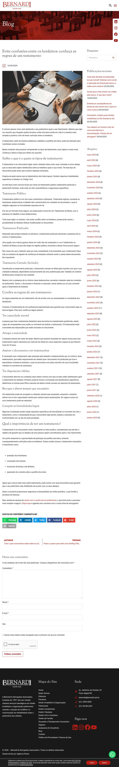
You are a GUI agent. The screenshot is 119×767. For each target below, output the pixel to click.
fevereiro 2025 (93, 171)
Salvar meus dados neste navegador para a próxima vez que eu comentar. (34, 635)
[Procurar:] (102, 58)
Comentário (7, 568)
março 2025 (92, 166)
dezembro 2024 (93, 182)
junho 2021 (91, 390)
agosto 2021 (92, 379)
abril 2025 (91, 160)
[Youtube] (94, 727)
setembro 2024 (93, 198)
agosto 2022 (92, 319)
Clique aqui (26, 503)
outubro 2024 (92, 193)
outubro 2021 (92, 368)
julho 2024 (91, 209)
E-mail (5, 613)
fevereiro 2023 (93, 286)
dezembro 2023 (93, 248)
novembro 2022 (93, 303)
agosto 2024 (92, 204)
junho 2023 (91, 281)
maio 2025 (91, 155)
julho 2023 (91, 275)
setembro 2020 (93, 396)
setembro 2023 (93, 264)
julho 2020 (91, 406)
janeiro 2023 (92, 291)
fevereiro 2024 (93, 237)
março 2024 (92, 231)
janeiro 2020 (92, 418)
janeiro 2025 (92, 176)
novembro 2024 (93, 187)
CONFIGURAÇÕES (26, 765)
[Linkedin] (75, 727)
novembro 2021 (93, 363)
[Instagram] (81, 727)
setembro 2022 (93, 313)
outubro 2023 (92, 259)
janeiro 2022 (92, 352)
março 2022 (92, 341)
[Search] (113, 57)
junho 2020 (91, 412)
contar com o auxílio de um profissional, (40, 500)
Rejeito (104, 763)
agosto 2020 (92, 401)
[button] (110, 5)
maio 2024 (91, 220)
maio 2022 (91, 335)
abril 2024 (91, 226)
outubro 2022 (92, 308)
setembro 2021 (93, 374)
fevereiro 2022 (93, 346)
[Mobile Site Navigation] (115, 5)
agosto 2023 (92, 270)
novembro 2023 (93, 253)
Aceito (92, 763)
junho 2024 (91, 215)
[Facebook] (88, 727)
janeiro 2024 (92, 242)
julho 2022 (91, 324)
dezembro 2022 (93, 297)
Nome (5, 602)
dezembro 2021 (93, 357)
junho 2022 (91, 330)
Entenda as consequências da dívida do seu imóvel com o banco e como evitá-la (101, 106)
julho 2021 (91, 385)
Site (3, 624)
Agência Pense (23, 754)
